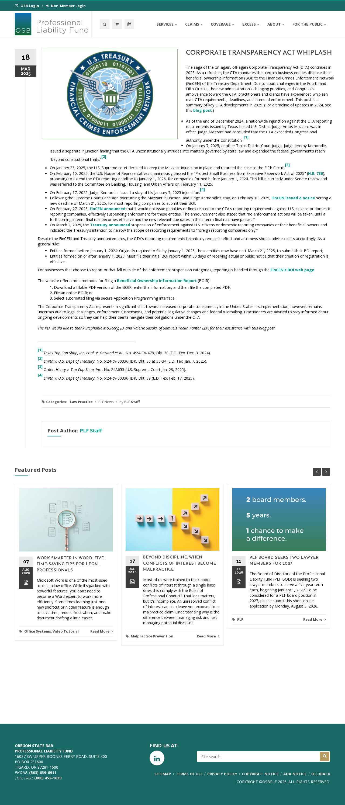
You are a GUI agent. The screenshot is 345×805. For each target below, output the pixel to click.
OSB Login (29, 5)
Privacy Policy (222, 773)
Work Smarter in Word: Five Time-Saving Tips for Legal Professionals (70, 564)
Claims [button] (192, 24)
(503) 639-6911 (42, 772)
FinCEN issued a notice (293, 197)
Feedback (320, 773)
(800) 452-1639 (47, 777)
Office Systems (37, 631)
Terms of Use (189, 773)
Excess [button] (249, 24)
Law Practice (81, 401)
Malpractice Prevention (152, 636)
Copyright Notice (260, 773)
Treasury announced (110, 224)
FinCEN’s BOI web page (292, 269)
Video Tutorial (66, 631)
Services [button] (165, 24)
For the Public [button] (307, 24)
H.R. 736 (315, 173)
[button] (117, 24)
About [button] (274, 24)
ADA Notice (295, 773)
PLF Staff (132, 401)
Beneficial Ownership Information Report (157, 280)
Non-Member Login (68, 5)
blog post (202, 110)
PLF (240, 619)
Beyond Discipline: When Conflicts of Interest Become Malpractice (179, 564)
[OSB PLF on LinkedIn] (157, 758)
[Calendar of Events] (129, 24)
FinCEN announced (107, 208)
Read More (100, 631)
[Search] (104, 24)
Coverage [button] (221, 24)
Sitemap (162, 773)
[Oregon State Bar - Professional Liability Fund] (53, 24)
